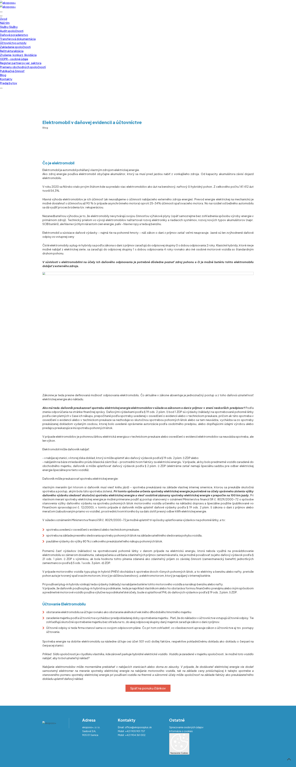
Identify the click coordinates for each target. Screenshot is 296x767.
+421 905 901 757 (135, 731)
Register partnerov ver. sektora (20, 63)
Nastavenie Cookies (179, 753)
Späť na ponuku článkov (148, 688)
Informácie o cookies (181, 731)
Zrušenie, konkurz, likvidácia (18, 55)
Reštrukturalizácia (11, 51)
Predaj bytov (8, 83)
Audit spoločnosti (11, 31)
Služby (4, 27)
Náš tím (5, 23)
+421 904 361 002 (135, 735)
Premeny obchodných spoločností (23, 67)
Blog (3, 75)
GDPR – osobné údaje (14, 59)
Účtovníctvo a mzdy (13, 43)
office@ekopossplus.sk (138, 727)
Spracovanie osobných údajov (186, 727)
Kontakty (6, 79)
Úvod (3, 19)
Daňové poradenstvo (14, 35)
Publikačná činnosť (12, 71)
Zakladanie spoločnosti (15, 47)
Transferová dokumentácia (18, 39)
